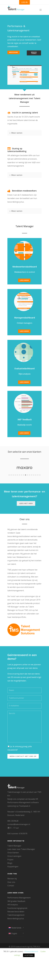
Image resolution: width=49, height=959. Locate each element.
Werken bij (12, 878)
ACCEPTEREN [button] (28, 955)
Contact (10, 885)
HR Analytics (12, 904)
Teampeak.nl (24, 806)
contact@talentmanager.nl (18, 824)
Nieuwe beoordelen (15, 911)
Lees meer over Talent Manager (21, 849)
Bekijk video (34, 52)
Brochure (13, 52)
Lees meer (24, 280)
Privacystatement (31, 951)
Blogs (9, 863)
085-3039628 (12, 821)
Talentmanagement (15, 915)
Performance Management (19, 897)
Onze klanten (13, 852)
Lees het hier (26, 503)
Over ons (11, 882)
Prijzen (10, 859)
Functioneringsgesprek (17, 908)
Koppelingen (12, 866)
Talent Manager (14, 845)
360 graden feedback (16, 901)
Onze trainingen (14, 856)
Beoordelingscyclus (15, 918)
